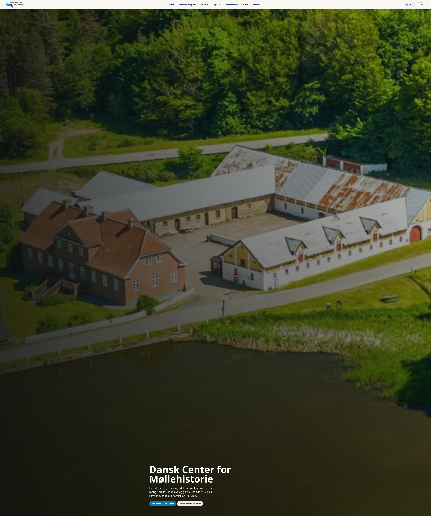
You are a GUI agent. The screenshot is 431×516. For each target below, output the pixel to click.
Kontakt (256, 4)
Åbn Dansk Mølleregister (163, 503)
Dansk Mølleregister (187, 4)
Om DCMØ (205, 4)
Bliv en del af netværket (190, 503)
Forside (171, 4)
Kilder (245, 4)
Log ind (420, 5)
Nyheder (217, 4)
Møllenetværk (232, 4)
